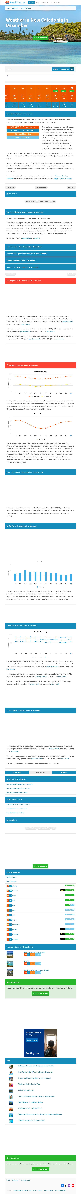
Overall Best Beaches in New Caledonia (18, 805)
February (58, 176)
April (13, 900)
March (14, 896)
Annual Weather (41, 187)
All (72, 69)
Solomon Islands (44, 201)
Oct (55, 88)
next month (26, 324)
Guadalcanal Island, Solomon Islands (36, 970)
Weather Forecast (12, 877)
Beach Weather (18, 1190)
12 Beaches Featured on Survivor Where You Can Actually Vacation (40, 1114)
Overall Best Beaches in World (15, 813)
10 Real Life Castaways (26, 1090)
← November (10, 187)
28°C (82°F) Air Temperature (22, 127)
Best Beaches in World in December (17, 792)
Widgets (51, 1190)
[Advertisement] (40, 353)
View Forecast (41, 38)
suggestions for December (63, 179)
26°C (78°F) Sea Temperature (22, 130)
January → (71, 187)
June (13, 910)
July (13, 915)
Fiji (54, 201)
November (10, 179)
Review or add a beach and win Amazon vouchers (34, 1078)
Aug (39, 88)
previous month (67, 321)
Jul (31, 88)
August (14, 920)
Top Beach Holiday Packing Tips (29, 1084)
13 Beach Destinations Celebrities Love (31, 1120)
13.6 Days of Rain (23, 137)
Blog (37, 2)
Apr (6, 88)
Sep (47, 88)
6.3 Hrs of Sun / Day (23, 134)
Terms (40, 1190)
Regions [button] (44, 2)
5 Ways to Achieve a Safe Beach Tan (30, 1108)
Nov (64, 88)
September (15, 925)
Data (30, 1190)
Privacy (45, 1190)
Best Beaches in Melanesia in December (18, 788)
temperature (26, 238)
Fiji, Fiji (26, 961)
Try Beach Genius (41, 993)
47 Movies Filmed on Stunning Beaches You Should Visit (36, 1096)
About (26, 1190)
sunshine (37, 238)
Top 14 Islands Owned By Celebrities (30, 1102)
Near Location (64, 69)
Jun (23, 88)
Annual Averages (11, 881)
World (8, 8)
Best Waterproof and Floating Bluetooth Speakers (35, 1072)
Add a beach (62, 1190)
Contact (35, 1190)
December (15, 939)
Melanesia (15, 8)
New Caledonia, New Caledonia (34, 952)
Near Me (55, 69)
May (14, 88)
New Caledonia (25, 8)
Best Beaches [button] (55, 2)
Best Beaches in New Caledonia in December (20, 784)
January (14, 886)
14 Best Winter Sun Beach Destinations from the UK (35, 1066)
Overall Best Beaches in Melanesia (17, 809)
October (64, 176)
